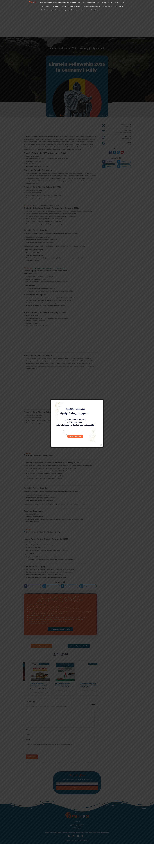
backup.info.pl (119, 6)
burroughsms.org (107, 6)
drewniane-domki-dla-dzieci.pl (91, 6)
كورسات (110, 2)
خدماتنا (117, 2)
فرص (122, 2)
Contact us (56, 6)
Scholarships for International (91, 2)
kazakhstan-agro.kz (73, 10)
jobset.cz (84, 10)
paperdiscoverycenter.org (58, 10)
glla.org (64, 6)
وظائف (104, 2)
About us (48, 6)
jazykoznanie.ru (93, 10)
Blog (42, 6)
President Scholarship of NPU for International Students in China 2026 (59, 2)
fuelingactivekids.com (74, 6)
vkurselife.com (45, 10)
